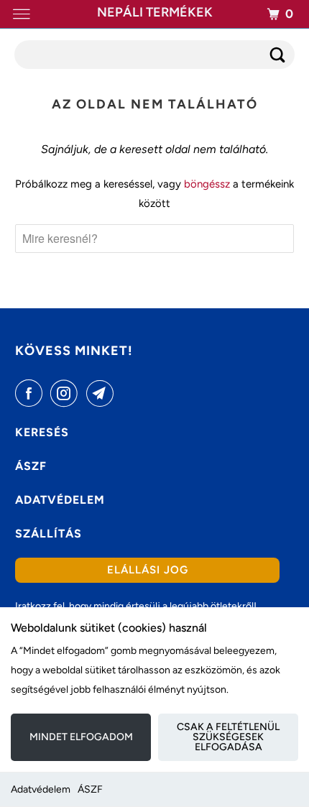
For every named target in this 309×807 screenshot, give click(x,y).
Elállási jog (147, 569)
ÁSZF (90, 789)
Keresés (42, 432)
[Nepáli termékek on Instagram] (66, 393)
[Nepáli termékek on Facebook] (31, 393)
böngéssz (207, 183)
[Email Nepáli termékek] (102, 393)
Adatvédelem (40, 789)
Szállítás (48, 533)
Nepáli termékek (155, 12)
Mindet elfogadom (81, 737)
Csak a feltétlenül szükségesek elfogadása (228, 737)
